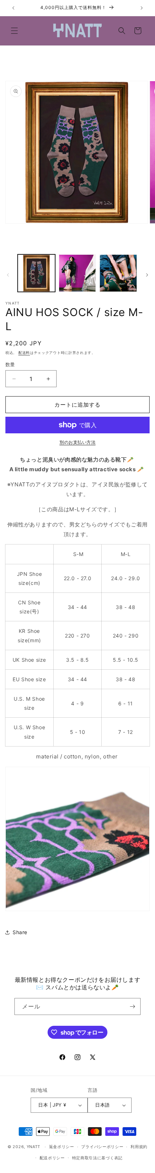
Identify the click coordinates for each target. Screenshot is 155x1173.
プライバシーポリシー (102, 1146)
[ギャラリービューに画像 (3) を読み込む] (118, 273)
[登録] (132, 1006)
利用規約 (138, 1146)
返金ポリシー (61, 1146)
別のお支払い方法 (77, 442)
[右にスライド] (147, 275)
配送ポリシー (52, 1157)
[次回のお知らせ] (142, 8)
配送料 (24, 352)
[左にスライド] (8, 275)
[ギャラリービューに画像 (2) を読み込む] (77, 273)
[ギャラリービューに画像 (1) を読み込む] (36, 273)
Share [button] (20, 932)
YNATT (34, 1146)
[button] (14, 31)
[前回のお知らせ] (13, 8)
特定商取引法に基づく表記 (97, 1157)
